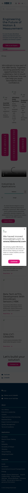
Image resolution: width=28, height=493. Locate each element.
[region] (14, 246)
